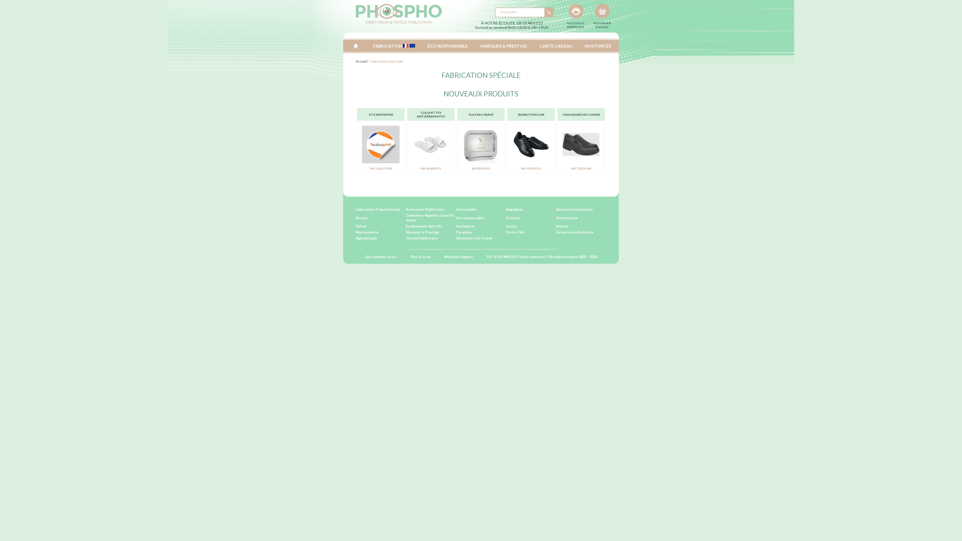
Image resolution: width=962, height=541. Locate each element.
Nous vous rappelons (575, 25)
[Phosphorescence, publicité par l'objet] (399, 22)
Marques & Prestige (422, 232)
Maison (562, 226)
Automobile (466, 209)
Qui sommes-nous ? (381, 256)
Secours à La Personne (574, 232)
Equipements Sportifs (424, 226)
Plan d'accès (421, 256)
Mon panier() (602, 25)
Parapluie (464, 232)
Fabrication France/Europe (378, 209)
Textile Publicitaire (422, 238)
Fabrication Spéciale (481, 75)
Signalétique (366, 238)
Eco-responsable (470, 218)
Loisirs (511, 226)
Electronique (567, 218)
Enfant (361, 226)
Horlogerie (465, 226)
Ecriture (513, 218)
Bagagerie (514, 209)
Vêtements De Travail (474, 238)
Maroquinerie (367, 232)
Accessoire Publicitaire (425, 209)
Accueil (355, 46)
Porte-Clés (515, 232)
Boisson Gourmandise (574, 209)
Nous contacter (532, 256)
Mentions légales (458, 256)
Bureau (362, 218)
